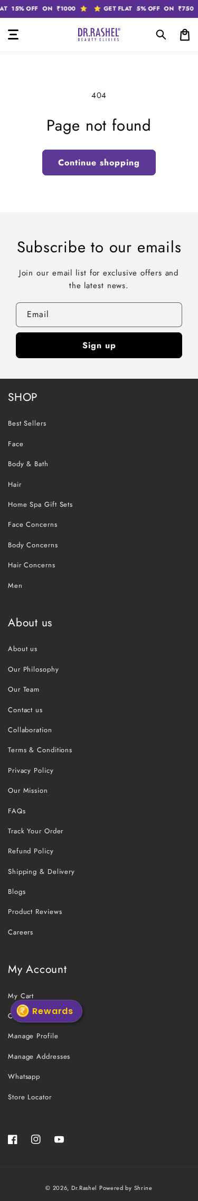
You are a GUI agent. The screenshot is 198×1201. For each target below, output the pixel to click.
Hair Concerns (31, 565)
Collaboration (30, 730)
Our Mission (28, 790)
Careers (20, 932)
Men (15, 585)
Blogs (17, 892)
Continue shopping (99, 162)
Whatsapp (24, 1076)
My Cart (21, 996)
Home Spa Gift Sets (40, 504)
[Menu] (13, 34)
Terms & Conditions (40, 750)
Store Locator (30, 1097)
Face (16, 444)
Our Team (24, 689)
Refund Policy (31, 851)
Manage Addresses (39, 1056)
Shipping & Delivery (41, 872)
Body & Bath (28, 464)
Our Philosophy (33, 669)
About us (22, 649)
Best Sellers (27, 423)
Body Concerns (33, 545)
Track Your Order (35, 831)
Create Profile (31, 1016)
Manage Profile (33, 1036)
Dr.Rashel (84, 1188)
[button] (161, 34)
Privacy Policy (31, 770)
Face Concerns (33, 524)
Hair (15, 484)
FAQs (17, 811)
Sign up (99, 345)
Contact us (25, 710)
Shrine (143, 1188)
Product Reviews (35, 912)
